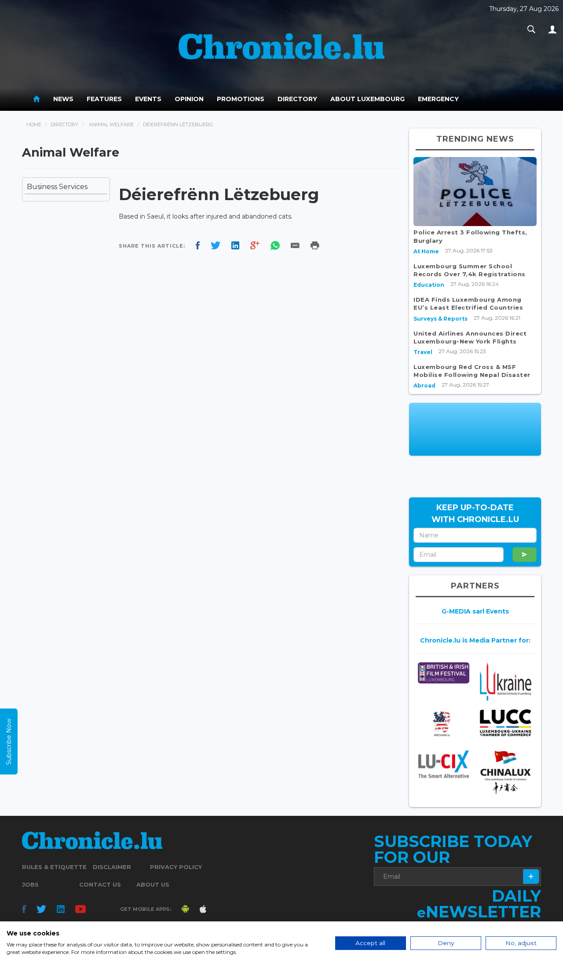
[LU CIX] (443, 764)
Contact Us (100, 884)
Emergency (438, 99)
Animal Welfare (111, 124)
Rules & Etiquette (54, 866)
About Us (152, 884)
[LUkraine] (505, 681)
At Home (426, 251)
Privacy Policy (176, 866)
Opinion (189, 99)
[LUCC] (505, 723)
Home (33, 124)
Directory (297, 99)
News (63, 99)
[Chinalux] (505, 772)
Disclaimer (112, 866)
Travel (422, 352)
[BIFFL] (443, 672)
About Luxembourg (367, 99)
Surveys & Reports (440, 318)
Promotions (240, 99)
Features (104, 99)
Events (148, 99)
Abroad (424, 385)
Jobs (30, 884)
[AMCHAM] (443, 723)
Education (428, 284)
